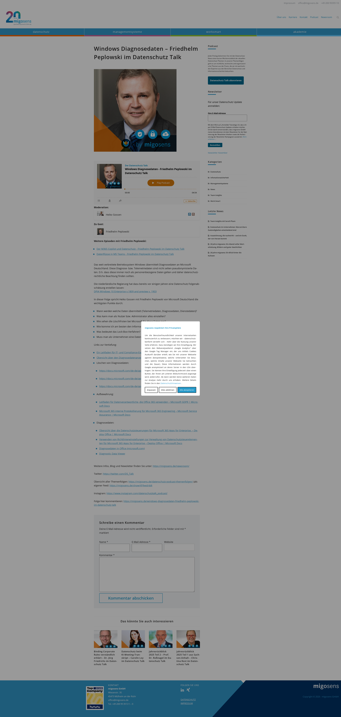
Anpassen (151, 390)
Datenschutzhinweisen (171, 383)
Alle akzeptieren (187, 390)
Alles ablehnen (167, 390)
